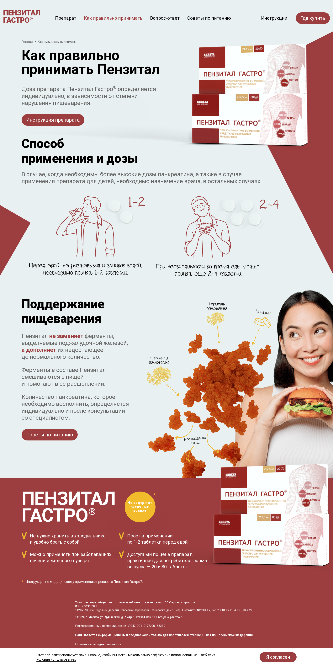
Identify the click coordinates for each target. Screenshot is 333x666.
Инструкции (274, 18)
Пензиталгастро (21, 16)
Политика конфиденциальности (98, 644)
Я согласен (278, 657)
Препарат (65, 18)
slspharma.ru (189, 602)
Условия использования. (56, 659)
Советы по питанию (209, 18)
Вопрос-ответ (165, 18)
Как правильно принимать (113, 18)
